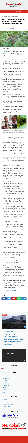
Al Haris (5, 380)
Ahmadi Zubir (6, 378)
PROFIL (22, 438)
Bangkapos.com (11, 290)
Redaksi (5, 399)
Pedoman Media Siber (8, 404)
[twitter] (9, 298)
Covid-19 (16, 244)
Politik (4, 389)
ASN (4, 376)
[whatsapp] (19, 298)
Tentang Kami (6, 402)
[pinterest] (14, 298)
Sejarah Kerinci (6, 406)
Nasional (5, 387)
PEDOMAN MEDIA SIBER (14, 438)
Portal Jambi (16, 440)
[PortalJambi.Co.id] (14, 5)
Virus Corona (6, 51)
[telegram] (24, 298)
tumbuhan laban (12, 70)
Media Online (6, 385)
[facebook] (4, 298)
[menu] (3, 11)
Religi (4, 392)
